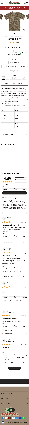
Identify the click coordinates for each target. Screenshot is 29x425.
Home (6, 36)
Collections (11, 36)
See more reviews (14, 368)
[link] (14, 43)
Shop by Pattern (19, 36)
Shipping (9, 54)
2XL (19, 78)
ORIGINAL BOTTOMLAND (9, 66)
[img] (21, 198)
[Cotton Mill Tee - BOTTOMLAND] (7, 164)
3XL (24, 78)
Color (14, 59)
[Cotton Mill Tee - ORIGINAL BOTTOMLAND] (3, 164)
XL (14, 78)
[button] (20, 177)
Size (14, 75)
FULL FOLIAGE (22, 66)
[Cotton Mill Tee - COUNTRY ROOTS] (2, 164)
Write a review (14, 193)
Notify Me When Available (14, 83)
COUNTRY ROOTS (14, 62)
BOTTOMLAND (14, 70)
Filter (15, 213)
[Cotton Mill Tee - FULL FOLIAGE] (5, 164)
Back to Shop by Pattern (15, 381)
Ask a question (7, 134)
